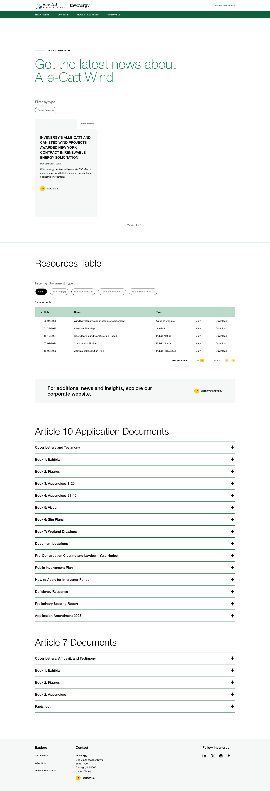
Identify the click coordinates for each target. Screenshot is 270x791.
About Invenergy (225, 5)
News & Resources (88, 14)
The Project (42, 14)
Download (221, 321)
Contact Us (114, 14)
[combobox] (200, 360)
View (198, 321)
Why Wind (63, 14)
